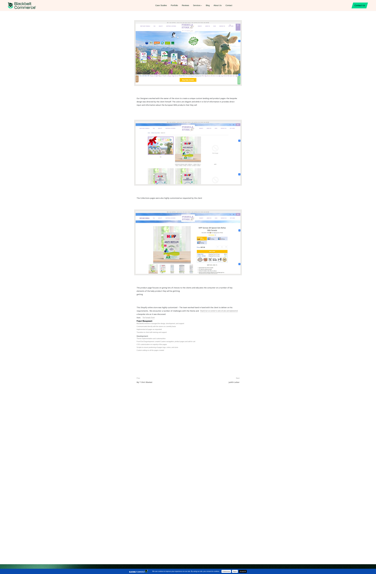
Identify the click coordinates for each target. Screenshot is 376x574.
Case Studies (161, 5)
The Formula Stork (148, 317)
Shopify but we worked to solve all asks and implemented (219, 310)
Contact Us (359, 5)
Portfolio (174, 5)
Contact (229, 5)
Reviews (185, 5)
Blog (208, 5)
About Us (218, 5)
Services (196, 5)
